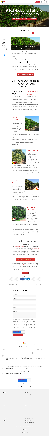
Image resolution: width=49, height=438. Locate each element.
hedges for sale (35, 248)
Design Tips (24, 18)
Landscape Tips (16, 18)
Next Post (38, 284)
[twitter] (25, 279)
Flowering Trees (32, 18)
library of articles (26, 264)
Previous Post (13, 284)
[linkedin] (28, 279)
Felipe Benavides (21, 16)
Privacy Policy (18, 328)
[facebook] (22, 279)
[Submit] (33, 33)
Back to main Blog (4, 38)
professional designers (19, 246)
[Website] (4, 55)
